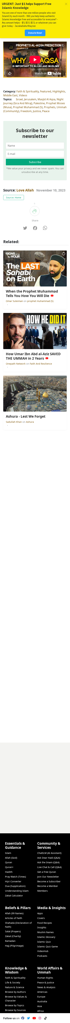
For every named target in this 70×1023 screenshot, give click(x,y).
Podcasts (42, 955)
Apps (40, 913)
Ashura (30, 421)
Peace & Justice (45, 982)
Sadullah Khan (14, 421)
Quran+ (9, 867)
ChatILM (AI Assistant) (49, 853)
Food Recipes (44, 922)
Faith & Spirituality (27, 91)
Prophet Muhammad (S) (28, 107)
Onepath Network (16, 363)
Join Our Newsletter (48, 876)
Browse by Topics (14, 1005)
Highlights (58, 91)
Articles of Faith (13, 918)
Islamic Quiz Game (47, 946)
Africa (40, 1010)
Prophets (49, 107)
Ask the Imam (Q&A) (48, 862)
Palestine (39, 103)
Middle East (10, 95)
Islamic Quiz (44, 941)
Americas (42, 991)
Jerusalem (30, 99)
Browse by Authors (15, 991)
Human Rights (45, 977)
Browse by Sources (15, 1010)
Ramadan (10, 940)
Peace (45, 111)
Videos (23, 95)
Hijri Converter (13, 881)
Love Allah (25, 190)
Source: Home (13, 197)
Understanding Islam (16, 890)
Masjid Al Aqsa (46, 99)
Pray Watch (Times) (15, 876)
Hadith (9, 871)
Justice (37, 111)
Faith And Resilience (41, 363)
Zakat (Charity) (13, 936)
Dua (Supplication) (15, 886)
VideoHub (42, 951)
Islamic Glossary (46, 937)
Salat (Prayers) (13, 931)
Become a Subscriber (49, 881)
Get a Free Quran (46, 871)
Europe (41, 996)
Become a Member (47, 886)
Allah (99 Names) (14, 913)
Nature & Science (14, 987)
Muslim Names (45, 932)
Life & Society (12, 982)
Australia (42, 1001)
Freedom (26, 111)
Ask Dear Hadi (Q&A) (48, 857)
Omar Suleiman (15, 301)
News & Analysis (46, 987)
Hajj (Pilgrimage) (14, 945)
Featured (45, 91)
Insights (41, 927)
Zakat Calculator (14, 895)
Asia (39, 1006)
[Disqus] (35, 784)
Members (42, 890)
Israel (19, 99)
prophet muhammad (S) (40, 301)
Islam (8, 853)
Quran (8, 862)
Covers (41, 918)
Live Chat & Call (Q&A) (49, 867)
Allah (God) (11, 857)
